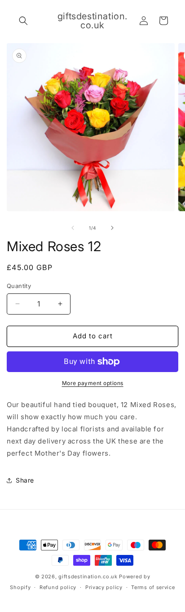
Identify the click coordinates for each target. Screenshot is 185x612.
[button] (23, 21)
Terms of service (153, 587)
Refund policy (58, 587)
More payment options (92, 383)
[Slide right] (112, 228)
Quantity (19, 285)
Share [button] (25, 480)
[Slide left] (73, 228)
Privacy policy (104, 587)
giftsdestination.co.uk (87, 576)
